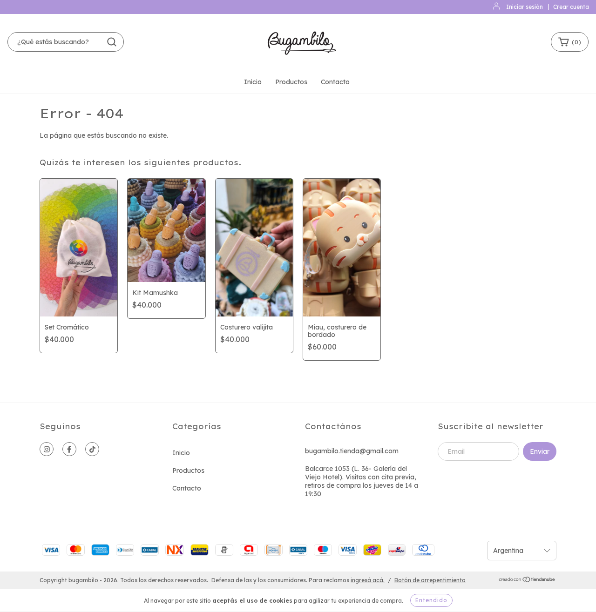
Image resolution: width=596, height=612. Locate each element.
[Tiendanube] (527, 580)
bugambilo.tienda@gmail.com (352, 451)
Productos (291, 82)
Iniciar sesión (524, 6)
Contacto (335, 82)
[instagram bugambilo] (47, 449)
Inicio (253, 82)
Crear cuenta (571, 6)
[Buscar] (111, 42)
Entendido (431, 600)
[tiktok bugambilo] (92, 449)
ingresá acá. (368, 580)
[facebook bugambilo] (69, 449)
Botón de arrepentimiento (430, 580)
